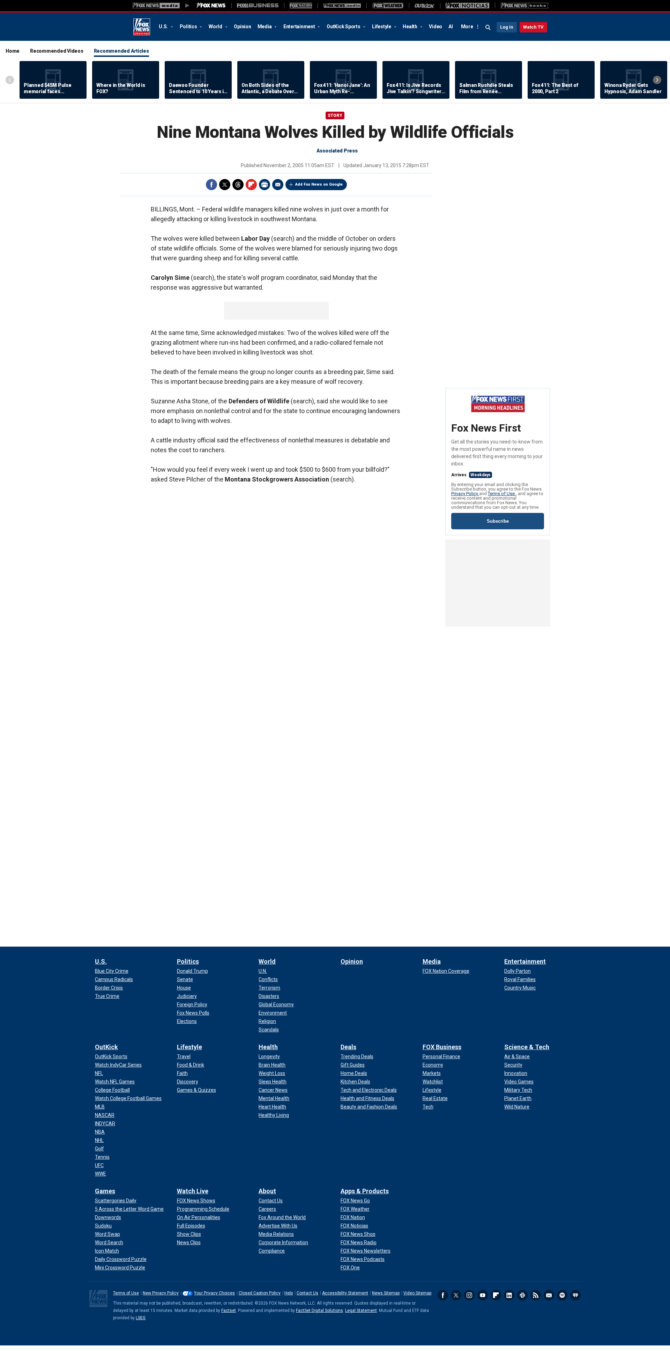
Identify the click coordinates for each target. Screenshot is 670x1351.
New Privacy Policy (161, 1293)
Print (264, 184)
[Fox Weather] (387, 5)
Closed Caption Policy (260, 1293)
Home (13, 51)
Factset (228, 1310)
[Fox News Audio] (342, 5)
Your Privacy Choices (214, 1293)
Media (265, 26)
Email (277, 184)
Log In (506, 27)
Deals (348, 1047)
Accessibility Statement (345, 1293)
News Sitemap (386, 1293)
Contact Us (307, 1293)
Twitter (224, 184)
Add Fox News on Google (319, 184)
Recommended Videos (56, 51)
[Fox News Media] (211, 5)
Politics (189, 26)
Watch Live (192, 1191)
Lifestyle (382, 26)
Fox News (141, 26)
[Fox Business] (257, 5)
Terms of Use (502, 493)
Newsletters (549, 1295)
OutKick (106, 1047)
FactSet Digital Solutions (319, 1310)
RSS (535, 1295)
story (335, 115)
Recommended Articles (121, 51)
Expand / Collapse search (488, 27)
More (467, 26)
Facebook (211, 184)
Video (435, 26)
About (267, 1191)
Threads (238, 184)
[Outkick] (424, 5)
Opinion (242, 26)
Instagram (469, 1295)
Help (288, 1293)
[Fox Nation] (301, 5)
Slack (522, 1295)
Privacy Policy (465, 493)
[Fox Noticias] (467, 5)
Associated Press (337, 151)
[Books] (524, 5)
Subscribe (498, 521)
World (216, 26)
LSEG (141, 1317)
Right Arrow (657, 80)
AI (450, 26)
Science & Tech (526, 1047)
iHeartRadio (575, 1295)
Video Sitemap (417, 1293)
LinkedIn (509, 1295)
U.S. (164, 26)
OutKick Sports (344, 26)
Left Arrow (10, 80)
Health (410, 26)
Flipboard (251, 184)
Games (105, 1191)
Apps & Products (365, 1191)
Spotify (562, 1295)
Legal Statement (361, 1310)
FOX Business (442, 1047)
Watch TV (533, 27)
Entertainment (299, 26)
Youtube (482, 1295)
